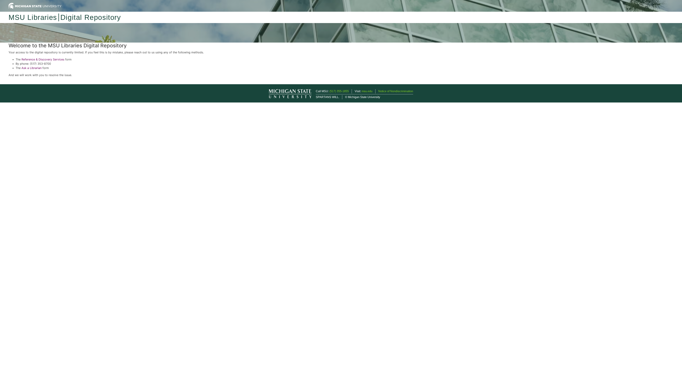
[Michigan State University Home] (35, 5)
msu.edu (367, 91)
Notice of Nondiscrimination (395, 91)
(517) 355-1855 (339, 91)
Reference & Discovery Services (42, 59)
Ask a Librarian (31, 68)
